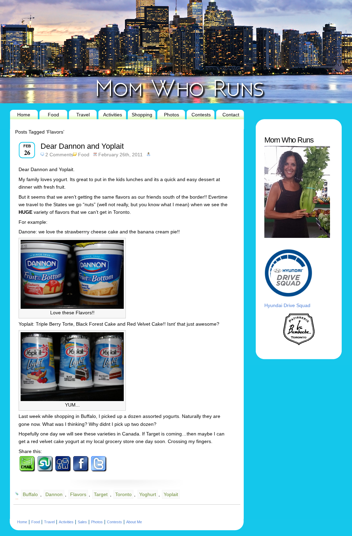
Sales (82, 522)
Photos (171, 114)
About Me (134, 522)
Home (23, 114)
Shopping (142, 114)
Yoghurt (147, 494)
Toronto (123, 494)
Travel (83, 114)
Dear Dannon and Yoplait (82, 146)
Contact (230, 114)
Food (53, 114)
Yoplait (171, 494)
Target (101, 494)
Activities (112, 114)
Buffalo (30, 494)
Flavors (78, 494)
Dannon (54, 494)
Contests (201, 114)
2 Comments (59, 154)
